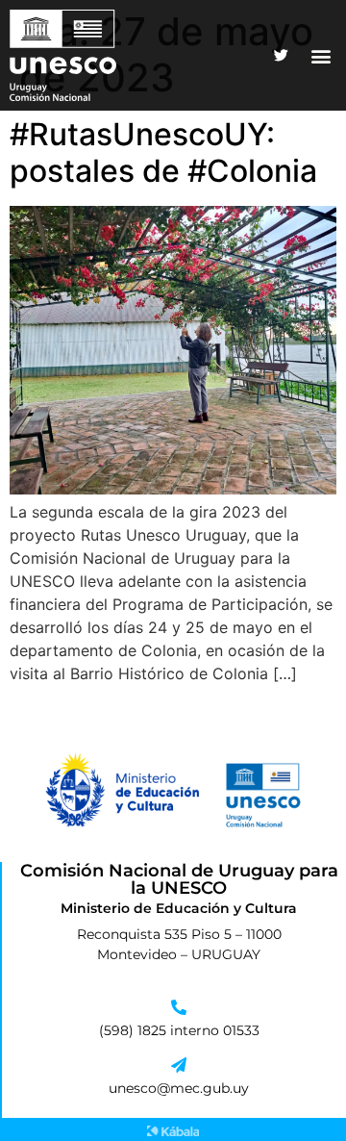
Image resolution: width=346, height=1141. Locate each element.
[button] (320, 55)
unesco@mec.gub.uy (179, 1088)
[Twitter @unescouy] (280, 55)
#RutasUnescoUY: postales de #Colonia (163, 152)
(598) (118, 1030)
